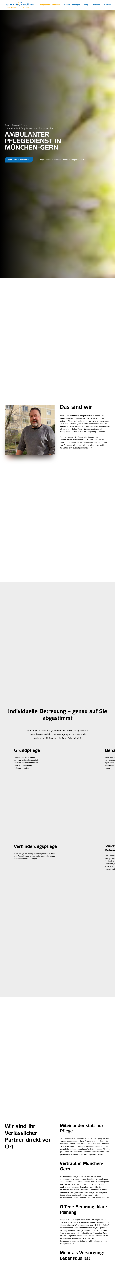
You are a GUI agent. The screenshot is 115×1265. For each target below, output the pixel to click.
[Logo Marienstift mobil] (17, 5)
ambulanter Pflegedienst (73, 1176)
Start (7, 125)
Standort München (19, 125)
